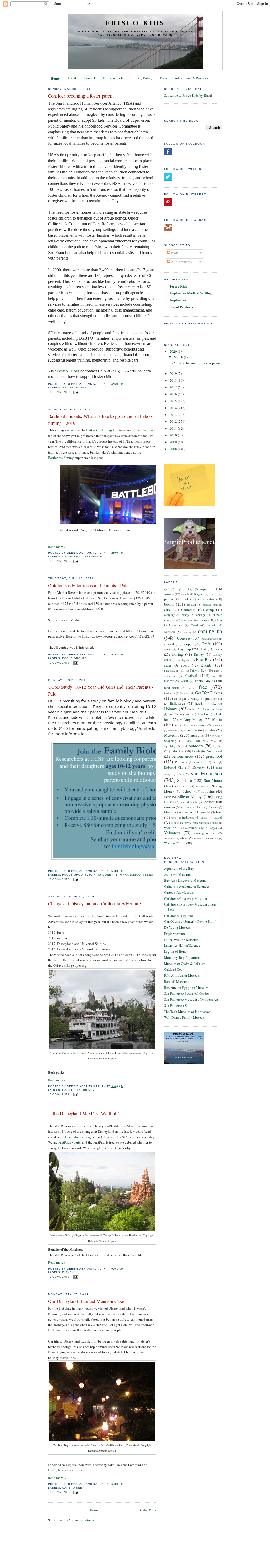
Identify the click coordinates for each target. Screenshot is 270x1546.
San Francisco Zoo (177, 1005)
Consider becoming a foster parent (81, 96)
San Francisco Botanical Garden (187, 993)
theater (187, 812)
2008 (174, 448)
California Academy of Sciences (186, 886)
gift (184, 699)
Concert (183, 638)
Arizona (169, 594)
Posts (174, 252)
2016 (174, 394)
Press (163, 78)
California (71, 556)
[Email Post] (75, 392)
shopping (208, 791)
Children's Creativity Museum (185, 898)
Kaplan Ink (178, 299)
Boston (191, 604)
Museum (171, 735)
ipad (170, 714)
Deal (202, 648)
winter (184, 838)
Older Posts (148, 1510)
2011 (174, 428)
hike (213, 704)
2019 (174, 373)
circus (203, 620)
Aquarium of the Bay (179, 868)
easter (167, 665)
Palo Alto (177, 751)
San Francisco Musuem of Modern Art (191, 999)
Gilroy (195, 699)
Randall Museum (176, 981)
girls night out (213, 699)
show (167, 797)
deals (218, 648)
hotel (192, 709)
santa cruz (182, 786)
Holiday (170, 708)
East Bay (203, 659)
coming (187, 632)
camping (169, 615)
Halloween (177, 703)
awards (185, 594)
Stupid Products (181, 306)
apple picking (184, 589)
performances (182, 756)
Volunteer (172, 832)
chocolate (187, 620)
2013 (174, 414)
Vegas (213, 828)
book (185, 599)
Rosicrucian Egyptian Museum (186, 987)
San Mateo (213, 780)
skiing (218, 797)
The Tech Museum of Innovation (187, 1011)
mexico (178, 725)
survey (186, 807)
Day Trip (184, 648)
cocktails (212, 625)
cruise (167, 649)
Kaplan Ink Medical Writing (191, 292)
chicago (201, 615)
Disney (89, 1089)
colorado (169, 632)
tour (219, 812)
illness (218, 709)
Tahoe (200, 807)
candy (185, 615)
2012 (174, 421)
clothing (177, 625)
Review (198, 767)
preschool (214, 756)
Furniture (185, 693)
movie (192, 730)
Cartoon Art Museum (179, 892)
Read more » (57, 546)
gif (175, 699)
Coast (194, 625)
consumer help (210, 638)
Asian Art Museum (177, 874)
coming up (210, 631)
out (182, 746)
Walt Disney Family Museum (184, 1017)
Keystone (185, 714)
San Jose (184, 780)
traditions (188, 817)
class (218, 620)
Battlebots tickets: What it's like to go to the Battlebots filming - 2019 (100, 419)
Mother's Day (175, 730)
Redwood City (173, 767)
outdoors (196, 745)
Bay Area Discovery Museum (185, 880)
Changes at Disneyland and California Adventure (94, 903)
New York (209, 741)
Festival (190, 675)
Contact (89, 78)
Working (169, 843)
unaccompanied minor (205, 822)
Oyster (217, 745)
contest (169, 643)
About (71, 78)
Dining (177, 654)
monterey (217, 725)
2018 (174, 380)
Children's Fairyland (178, 915)
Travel (217, 817)
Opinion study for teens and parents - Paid (88, 585)
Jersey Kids (178, 286)
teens (148, 874)
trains (204, 817)
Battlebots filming (99, 430)
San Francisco (75, 387)
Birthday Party (113, 78)
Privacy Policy (142, 78)
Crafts (206, 643)
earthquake (184, 660)
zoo (182, 843)
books (169, 604)
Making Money (101, 874)
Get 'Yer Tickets (208, 692)
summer (169, 807)
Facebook (169, 670)
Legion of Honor (176, 951)
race (215, 762)
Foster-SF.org (68, 371)
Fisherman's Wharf (176, 681)
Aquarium (207, 588)
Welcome (169, 838)
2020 (174, 351)
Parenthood (214, 751)
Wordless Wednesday (206, 838)
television (92, 556)
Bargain (199, 594)
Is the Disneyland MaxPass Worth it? (83, 1113)
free (203, 687)
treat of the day (180, 822)
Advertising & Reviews (191, 78)
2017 (174, 387)
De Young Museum (177, 927)
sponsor (208, 801)
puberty (201, 762)
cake (66, 1487)
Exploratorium (174, 933)
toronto (205, 812)
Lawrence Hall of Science (182, 945)
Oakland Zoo (173, 969)
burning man (210, 604)
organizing (170, 746)
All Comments (181, 261)
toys (173, 817)
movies (210, 730)
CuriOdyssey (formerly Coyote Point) (190, 921)
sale (179, 774)
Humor (205, 709)
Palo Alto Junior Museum (182, 975)
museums (197, 735)
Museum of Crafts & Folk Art (184, 963)
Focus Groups (74, 658)
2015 (174, 400)
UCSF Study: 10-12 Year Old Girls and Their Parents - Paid (100, 690)
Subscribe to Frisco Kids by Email (188, 95)
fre (189, 688)
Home (55, 78)
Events (206, 665)
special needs (189, 802)
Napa (188, 741)
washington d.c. (204, 833)
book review (206, 599)
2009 (174, 442)
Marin (217, 719)
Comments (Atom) (81, 1520)
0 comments (60, 392)
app (166, 589)
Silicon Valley (189, 796)
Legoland (203, 714)
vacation (170, 827)
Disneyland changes (79, 1137)
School (188, 791)
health (199, 704)
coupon (188, 643)
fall (182, 670)
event (185, 665)
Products (181, 762)
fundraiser (169, 693)
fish (214, 676)
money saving (197, 725)
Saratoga (200, 786)
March (179, 357)
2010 (174, 435)
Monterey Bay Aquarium (182, 957)
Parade (196, 751)
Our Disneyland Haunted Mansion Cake (86, 1301)
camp (210, 609)
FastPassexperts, (69, 1142)
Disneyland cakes (60, 1469)
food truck (171, 688)
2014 (174, 407)
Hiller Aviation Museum (181, 939)
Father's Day (198, 670)
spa (172, 802)
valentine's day (194, 828)
